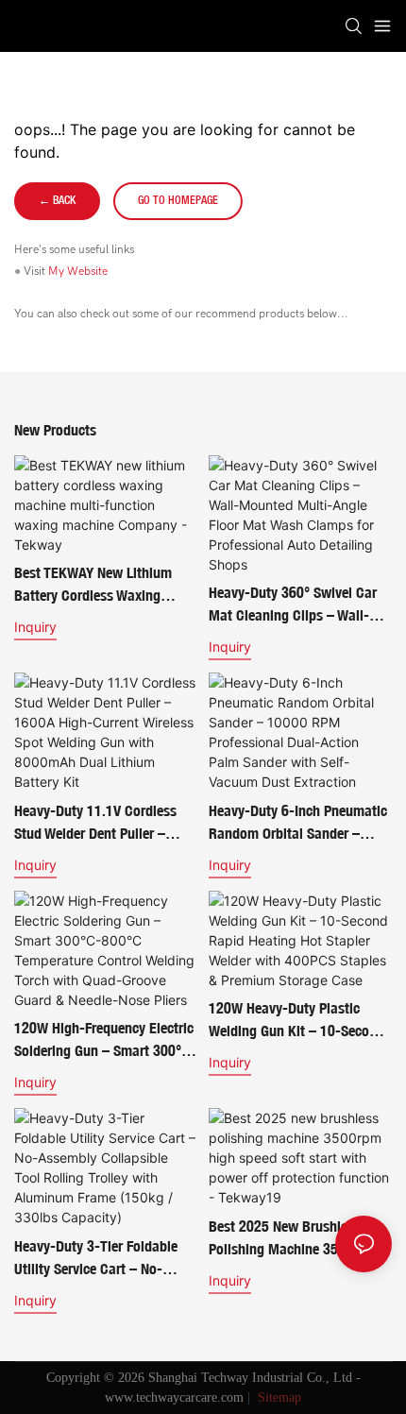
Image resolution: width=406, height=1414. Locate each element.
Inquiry (35, 627)
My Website (78, 271)
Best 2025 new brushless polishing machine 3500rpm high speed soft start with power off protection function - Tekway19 (298, 1239)
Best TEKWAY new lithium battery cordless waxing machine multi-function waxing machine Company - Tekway (98, 585)
